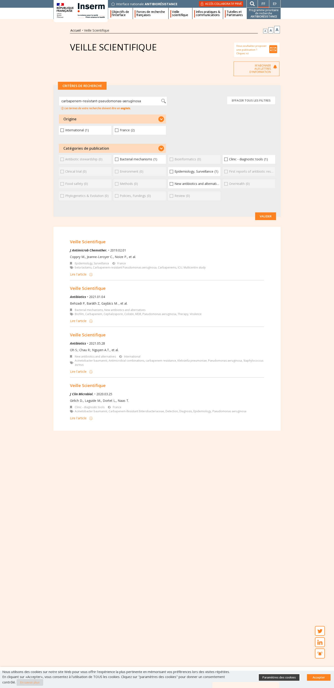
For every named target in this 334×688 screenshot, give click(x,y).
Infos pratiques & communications (208, 13)
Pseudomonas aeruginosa (159, 314)
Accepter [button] (319, 677)
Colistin (129, 314)
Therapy (183, 314)
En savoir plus (30, 682)
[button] (112, 119)
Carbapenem (93, 314)
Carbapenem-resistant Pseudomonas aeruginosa (125, 267)
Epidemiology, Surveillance (92, 263)
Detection (171, 411)
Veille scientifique (180, 13)
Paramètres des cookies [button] (279, 677)
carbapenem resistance (161, 361)
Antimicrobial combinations (126, 361)
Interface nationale (146, 4)
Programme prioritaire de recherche (264, 13)
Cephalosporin (113, 314)
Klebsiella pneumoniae (192, 361)
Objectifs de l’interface (120, 13)
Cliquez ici (242, 53)
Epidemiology (202, 411)
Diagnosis (185, 411)
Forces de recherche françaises (150, 13)
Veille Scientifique (88, 241)
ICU (180, 267)
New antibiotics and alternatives (124, 310)
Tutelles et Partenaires (235, 13)
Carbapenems (167, 267)
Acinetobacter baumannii (91, 361)
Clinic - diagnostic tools (90, 407)
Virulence (196, 314)
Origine (70, 119)
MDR (138, 314)
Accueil (75, 30)
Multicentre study (195, 267)
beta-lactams (83, 267)
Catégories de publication (86, 148)
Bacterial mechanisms (89, 310)
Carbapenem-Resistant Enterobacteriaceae (136, 411)
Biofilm (79, 314)
